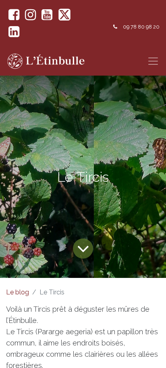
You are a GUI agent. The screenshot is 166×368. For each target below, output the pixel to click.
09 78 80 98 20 (141, 27)
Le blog (17, 292)
